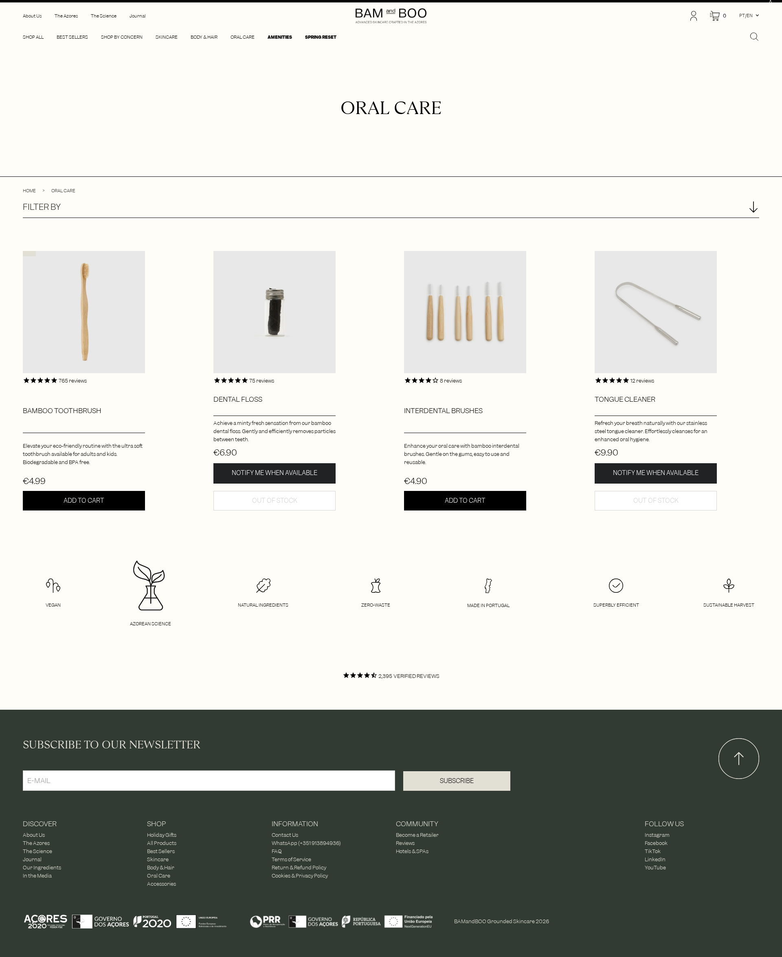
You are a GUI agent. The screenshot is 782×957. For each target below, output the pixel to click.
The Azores (36, 843)
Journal (32, 859)
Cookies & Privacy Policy (300, 875)
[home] (391, 15)
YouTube (655, 867)
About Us (34, 835)
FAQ (277, 851)
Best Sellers (161, 851)
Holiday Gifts (161, 835)
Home (29, 191)
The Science (37, 851)
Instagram (657, 835)
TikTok (653, 851)
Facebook (656, 843)
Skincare (158, 859)
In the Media (37, 875)
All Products (161, 843)
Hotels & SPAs (412, 851)
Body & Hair (160, 867)
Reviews (405, 843)
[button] (718, 16)
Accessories (161, 884)
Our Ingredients (42, 867)
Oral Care (63, 191)
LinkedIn (655, 859)
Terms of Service (291, 859)
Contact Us (285, 835)
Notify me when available (274, 473)
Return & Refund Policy (299, 867)
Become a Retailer (417, 835)
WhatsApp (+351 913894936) (306, 843)
